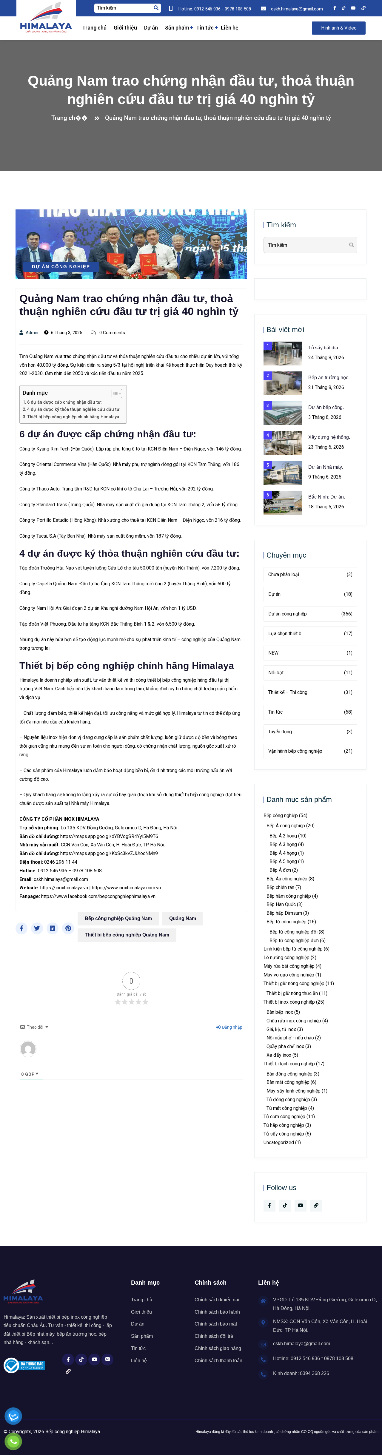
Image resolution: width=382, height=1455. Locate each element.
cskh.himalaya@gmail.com (61, 879)
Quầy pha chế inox (285, 1046)
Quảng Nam (182, 918)
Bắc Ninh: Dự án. (326, 496)
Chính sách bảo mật (216, 1323)
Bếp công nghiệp (281, 815)
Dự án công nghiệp (61, 266)
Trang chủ (94, 27)
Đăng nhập (231, 1027)
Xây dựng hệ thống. (329, 437)
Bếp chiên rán (280, 887)
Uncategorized (279, 1142)
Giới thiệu (125, 27)
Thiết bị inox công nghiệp (289, 1002)
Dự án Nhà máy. (325, 467)
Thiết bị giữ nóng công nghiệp (294, 983)
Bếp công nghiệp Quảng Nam (118, 918)
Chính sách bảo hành (217, 1311)
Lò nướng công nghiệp (286, 957)
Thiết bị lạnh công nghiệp (289, 1064)
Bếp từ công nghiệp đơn (294, 940)
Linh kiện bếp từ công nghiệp (293, 949)
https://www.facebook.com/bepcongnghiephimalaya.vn (98, 896)
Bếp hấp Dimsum (284, 913)
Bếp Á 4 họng (283, 853)
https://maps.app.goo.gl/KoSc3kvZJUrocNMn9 (109, 853)
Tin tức (205, 27)
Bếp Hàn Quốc (281, 904)
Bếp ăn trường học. (328, 377)
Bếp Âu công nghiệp (287, 879)
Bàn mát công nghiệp (288, 1082)
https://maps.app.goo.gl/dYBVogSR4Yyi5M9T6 (109, 836)
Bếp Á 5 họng (283, 861)
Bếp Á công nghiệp (286, 825)
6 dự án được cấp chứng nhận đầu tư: (64, 402)
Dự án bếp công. (326, 407)
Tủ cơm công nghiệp (284, 1116)
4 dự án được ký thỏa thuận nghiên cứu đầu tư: (74, 409)
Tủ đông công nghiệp (288, 1099)
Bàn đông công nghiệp (289, 1074)
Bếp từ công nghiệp (286, 922)
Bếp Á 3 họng (283, 844)
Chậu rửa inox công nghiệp (294, 1021)
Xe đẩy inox (279, 1055)
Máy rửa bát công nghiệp (289, 966)
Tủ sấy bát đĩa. (323, 347)
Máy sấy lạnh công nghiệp (294, 1091)
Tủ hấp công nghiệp (284, 1125)
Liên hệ (229, 27)
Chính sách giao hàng (218, 1348)
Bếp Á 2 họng (283, 836)
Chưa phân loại (310, 574)
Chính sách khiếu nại (217, 1299)
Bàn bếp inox (280, 1012)
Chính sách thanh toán (218, 1360)
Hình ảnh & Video (339, 28)
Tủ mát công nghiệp (287, 1108)
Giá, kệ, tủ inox (281, 1029)
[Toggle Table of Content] (114, 393)
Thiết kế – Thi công (310, 692)
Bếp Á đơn (280, 870)
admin (32, 332)
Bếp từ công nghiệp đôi (293, 932)
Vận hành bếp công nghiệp (310, 751)
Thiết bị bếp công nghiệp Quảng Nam (127, 934)
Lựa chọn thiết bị (310, 633)
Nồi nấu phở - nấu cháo (290, 1038)
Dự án (151, 27)
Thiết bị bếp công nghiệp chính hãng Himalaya (73, 416)
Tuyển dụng (310, 732)
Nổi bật (310, 672)
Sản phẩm (177, 27)
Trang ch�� (71, 117)
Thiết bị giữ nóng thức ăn (292, 993)
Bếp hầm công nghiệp (289, 896)
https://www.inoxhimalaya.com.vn (126, 888)
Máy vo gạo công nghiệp (289, 975)
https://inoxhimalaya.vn (64, 888)
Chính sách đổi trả (214, 1336)
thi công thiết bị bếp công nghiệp (163, 680)
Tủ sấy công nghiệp (284, 1134)
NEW (310, 653)
